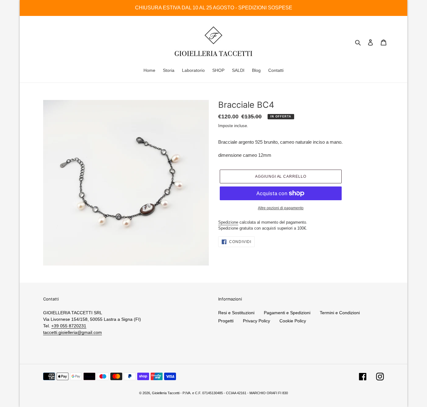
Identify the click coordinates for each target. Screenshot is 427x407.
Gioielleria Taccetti (165, 393)
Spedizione (228, 222)
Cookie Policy (292, 320)
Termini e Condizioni (340, 312)
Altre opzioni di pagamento (281, 208)
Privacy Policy (256, 320)
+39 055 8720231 (68, 325)
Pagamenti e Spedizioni (287, 312)
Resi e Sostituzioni (236, 312)
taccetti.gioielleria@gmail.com (72, 332)
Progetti (226, 320)
